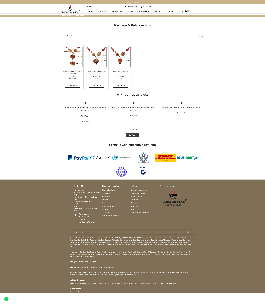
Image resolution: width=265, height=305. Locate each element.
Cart (185, 11)
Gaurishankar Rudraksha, (155, 238)
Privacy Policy (106, 193)
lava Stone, (109, 254)
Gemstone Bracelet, (90, 283)
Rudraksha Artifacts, (182, 242)
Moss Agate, (146, 254)
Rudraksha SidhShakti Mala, (79, 240)
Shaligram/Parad (117, 11)
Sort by (63, 36)
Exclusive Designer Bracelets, (120, 283)
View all (131, 135)
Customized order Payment (140, 212)
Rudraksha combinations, (141, 240)
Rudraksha (89, 11)
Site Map (105, 200)
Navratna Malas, (129, 244)
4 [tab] (136, 129)
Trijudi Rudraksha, (171, 238)
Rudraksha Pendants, (167, 242)
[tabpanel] (85, 112)
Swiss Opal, (175, 254)
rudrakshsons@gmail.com (87, 222)
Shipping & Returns (108, 206)
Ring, (98, 252)
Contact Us (105, 212)
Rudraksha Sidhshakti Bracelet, (100, 240)
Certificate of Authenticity (139, 190)
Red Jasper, (166, 254)
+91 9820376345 (132, 6)
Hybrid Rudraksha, (184, 238)
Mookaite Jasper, (135, 254)
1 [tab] (127, 129)
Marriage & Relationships (75, 16)
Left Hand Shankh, (83, 267)
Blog (103, 203)
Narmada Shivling (130, 275)
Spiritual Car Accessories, (158, 272)
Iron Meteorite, (156, 254)
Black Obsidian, (81, 254)
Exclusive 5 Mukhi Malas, (119, 242)
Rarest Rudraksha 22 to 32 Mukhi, (110, 238)
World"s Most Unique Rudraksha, (81, 242)
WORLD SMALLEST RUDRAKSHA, (134, 238)
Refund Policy (106, 196)
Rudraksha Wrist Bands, (144, 244)
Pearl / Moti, (132, 252)
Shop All (158, 11)
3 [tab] (133, 129)
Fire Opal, (125, 254)
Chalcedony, (79, 256)
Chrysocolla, (161, 252)
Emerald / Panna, (172, 252)
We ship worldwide (132, 2)
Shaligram (93, 262)
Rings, (154, 283)
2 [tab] (130, 129)
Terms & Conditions (108, 190)
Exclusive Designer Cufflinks (166, 283)
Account (171, 11)
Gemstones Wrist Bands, (115, 244)
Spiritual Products (144, 11)
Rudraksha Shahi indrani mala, (122, 240)
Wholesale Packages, (152, 242)
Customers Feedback (138, 193)
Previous (2, 2)
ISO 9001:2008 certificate (110, 216)
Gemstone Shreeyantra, (141, 272)
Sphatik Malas (89, 256)
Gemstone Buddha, (76, 275)
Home (63, 16)
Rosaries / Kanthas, (176, 244)
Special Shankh (109, 267)
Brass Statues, (95, 275)
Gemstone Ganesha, (110, 272)
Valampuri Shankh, (97, 267)
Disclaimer (105, 209)
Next (262, 2)
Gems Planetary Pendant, (101, 242)
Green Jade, (183, 252)
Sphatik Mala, (118, 275)
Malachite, (117, 254)
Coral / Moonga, (121, 252)
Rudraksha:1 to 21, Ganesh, (88, 238)
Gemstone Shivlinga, (125, 272)
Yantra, (86, 275)
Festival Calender (136, 196)
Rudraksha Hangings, (136, 242)
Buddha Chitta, (101, 244)
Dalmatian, (91, 254)
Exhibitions (134, 200)
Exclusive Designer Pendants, (141, 283)
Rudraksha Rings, (89, 244)
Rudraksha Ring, (104, 283)
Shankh (130, 11)
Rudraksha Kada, (76, 244)
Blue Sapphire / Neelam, (88, 252)
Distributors (134, 203)
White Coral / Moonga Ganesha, (178, 272)
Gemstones (103, 11)
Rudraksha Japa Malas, (161, 244)
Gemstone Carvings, (95, 272)
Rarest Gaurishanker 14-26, (181, 240)
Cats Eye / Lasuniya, (108, 252)
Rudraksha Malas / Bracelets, (160, 240)
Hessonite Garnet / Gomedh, (146, 252)
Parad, (86, 262)
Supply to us (135, 206)
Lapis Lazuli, (100, 254)
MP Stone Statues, (107, 275)
